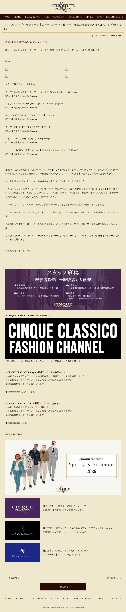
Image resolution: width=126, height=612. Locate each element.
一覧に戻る (63, 587)
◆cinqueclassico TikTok (16, 423)
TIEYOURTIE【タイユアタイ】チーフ (32, 127)
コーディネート (116, 35)
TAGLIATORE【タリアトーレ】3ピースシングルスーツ (40, 92)
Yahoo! (25, 96)
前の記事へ (112, 578)
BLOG (66, 598)
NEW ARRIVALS (33, 17)
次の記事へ (13, 578)
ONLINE (9, 96)
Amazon (33, 96)
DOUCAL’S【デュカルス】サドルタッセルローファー (42, 150)
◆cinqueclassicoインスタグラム (20, 392)
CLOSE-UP (21, 598)
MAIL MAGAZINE (114, 17)
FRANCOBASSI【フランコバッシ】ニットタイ (34, 115)
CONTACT (101, 598)
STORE (89, 17)
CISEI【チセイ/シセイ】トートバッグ (32, 138)
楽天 (17, 96)
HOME (7, 17)
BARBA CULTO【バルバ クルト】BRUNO (34, 104)
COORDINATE (74, 17)
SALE (46, 17)
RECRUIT (116, 598)
